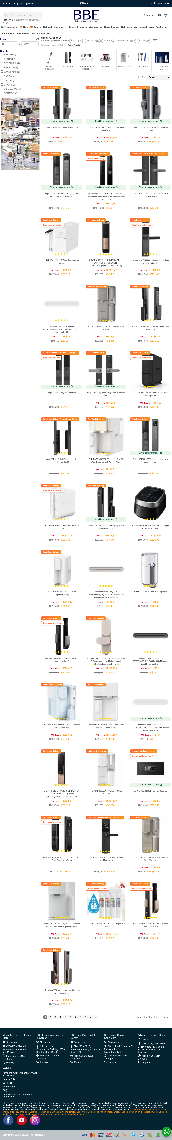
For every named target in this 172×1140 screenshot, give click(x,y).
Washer (38, 20)
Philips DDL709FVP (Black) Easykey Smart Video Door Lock (106, 527)
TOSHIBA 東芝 (108, 41)
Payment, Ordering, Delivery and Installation (20, 1074)
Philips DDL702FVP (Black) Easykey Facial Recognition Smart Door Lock (61, 195)
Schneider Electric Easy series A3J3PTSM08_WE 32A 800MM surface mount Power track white (150, 727)
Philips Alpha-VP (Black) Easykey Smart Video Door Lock (150, 327)
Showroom (12, 1042)
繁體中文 (84, 3)
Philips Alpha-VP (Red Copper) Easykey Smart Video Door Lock (62, 991)
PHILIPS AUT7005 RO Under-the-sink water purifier (62, 261)
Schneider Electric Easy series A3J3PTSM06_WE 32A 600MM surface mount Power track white (61, 329)
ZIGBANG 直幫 (144, 41)
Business (7, 1082)
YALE (155, 41)
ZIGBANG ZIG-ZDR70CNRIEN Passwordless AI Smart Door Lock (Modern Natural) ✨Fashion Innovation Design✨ (106, 661)
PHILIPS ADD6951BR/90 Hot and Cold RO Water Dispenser (150, 858)
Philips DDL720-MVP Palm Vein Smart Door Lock (150, 128)
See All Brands (74, 45)
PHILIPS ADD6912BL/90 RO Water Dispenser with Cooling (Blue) (61, 726)
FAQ (5, 1090)
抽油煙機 (24, 20)
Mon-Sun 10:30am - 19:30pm (15, 1057)
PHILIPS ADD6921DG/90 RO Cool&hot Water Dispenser (106, 327)
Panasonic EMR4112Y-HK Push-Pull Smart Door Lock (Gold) (150, 925)
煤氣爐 (32, 20)
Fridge (5, 22)
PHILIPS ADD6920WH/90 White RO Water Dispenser (106, 792)
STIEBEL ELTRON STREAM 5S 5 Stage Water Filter (106, 925)
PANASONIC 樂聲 (93, 41)
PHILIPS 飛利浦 (77, 41)
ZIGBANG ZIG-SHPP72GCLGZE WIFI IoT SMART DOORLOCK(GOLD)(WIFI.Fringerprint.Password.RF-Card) (106, 263)
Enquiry (10, 1062)
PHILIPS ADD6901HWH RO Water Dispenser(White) (62, 593)
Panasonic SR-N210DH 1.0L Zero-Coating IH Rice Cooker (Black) (150, 527)
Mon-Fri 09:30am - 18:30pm (150, 1057)
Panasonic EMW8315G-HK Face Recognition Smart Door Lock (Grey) (61, 858)
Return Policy (10, 1079)
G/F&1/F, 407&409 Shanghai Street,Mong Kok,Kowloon (14, 1049)
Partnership (9, 1086)
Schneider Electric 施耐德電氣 (53, 45)
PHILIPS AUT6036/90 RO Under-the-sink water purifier (150, 394)
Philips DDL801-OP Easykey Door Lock (61, 127)
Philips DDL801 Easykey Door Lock (61, 393)
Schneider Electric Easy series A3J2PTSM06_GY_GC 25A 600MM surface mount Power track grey (150, 661)
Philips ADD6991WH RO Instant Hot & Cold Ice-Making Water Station (106, 726)
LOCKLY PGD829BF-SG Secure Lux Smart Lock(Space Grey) (150, 195)
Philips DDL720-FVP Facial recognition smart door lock (106, 128)
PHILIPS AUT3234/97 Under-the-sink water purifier (61, 527)
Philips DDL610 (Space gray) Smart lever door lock (106, 394)
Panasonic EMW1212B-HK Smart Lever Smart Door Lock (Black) (150, 261)
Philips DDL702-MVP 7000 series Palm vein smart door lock (150, 460)
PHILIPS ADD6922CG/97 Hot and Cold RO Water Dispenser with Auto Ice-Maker (106, 460)
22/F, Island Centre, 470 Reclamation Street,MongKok (118, 1049)
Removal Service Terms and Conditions (17, 1095)
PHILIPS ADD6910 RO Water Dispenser (150, 592)
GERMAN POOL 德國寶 (126, 41)
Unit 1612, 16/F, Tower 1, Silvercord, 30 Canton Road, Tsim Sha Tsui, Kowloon (152, 1047)
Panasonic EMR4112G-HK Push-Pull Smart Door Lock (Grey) (61, 659)
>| (96, 1017)
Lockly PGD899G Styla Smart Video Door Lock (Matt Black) (62, 460)
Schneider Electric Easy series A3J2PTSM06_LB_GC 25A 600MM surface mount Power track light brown (106, 595)
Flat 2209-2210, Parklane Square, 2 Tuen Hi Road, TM (85, 1049)
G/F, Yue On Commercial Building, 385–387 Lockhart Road (50, 1049)
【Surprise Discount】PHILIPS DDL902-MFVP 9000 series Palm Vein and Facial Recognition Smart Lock (106, 196)
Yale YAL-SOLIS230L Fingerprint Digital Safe (151, 791)
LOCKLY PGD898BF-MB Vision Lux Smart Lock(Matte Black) (106, 858)
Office (145, 1039)
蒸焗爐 (17, 20)
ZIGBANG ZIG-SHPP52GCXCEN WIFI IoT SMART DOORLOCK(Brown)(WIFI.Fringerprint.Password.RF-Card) (61, 794)
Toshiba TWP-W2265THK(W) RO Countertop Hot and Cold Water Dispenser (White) (61, 925)
